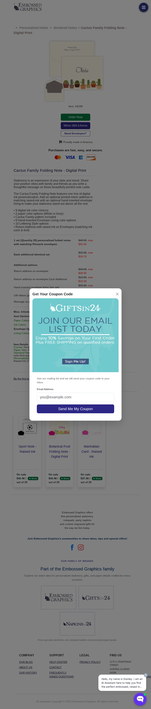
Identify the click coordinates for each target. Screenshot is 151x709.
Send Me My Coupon (75, 409)
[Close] (117, 294)
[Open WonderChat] (140, 699)
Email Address (45, 389)
